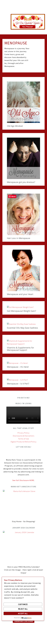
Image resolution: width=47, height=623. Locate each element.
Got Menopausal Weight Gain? (21, 311)
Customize (23, 604)
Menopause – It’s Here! (18, 366)
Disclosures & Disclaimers (23, 436)
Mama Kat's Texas (23, 8)
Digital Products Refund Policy (23, 442)
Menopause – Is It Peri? (18, 383)
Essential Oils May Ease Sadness (22, 327)
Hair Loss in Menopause (18, 238)
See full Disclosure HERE (23, 480)
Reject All (23, 609)
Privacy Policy (23, 433)
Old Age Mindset (15, 126)
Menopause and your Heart (20, 294)
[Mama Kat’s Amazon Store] (23, 503)
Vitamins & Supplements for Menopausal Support (20, 348)
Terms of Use (23, 439)
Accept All (23, 613)
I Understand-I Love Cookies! (23, 621)
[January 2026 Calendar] (23, 547)
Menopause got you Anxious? (21, 182)
